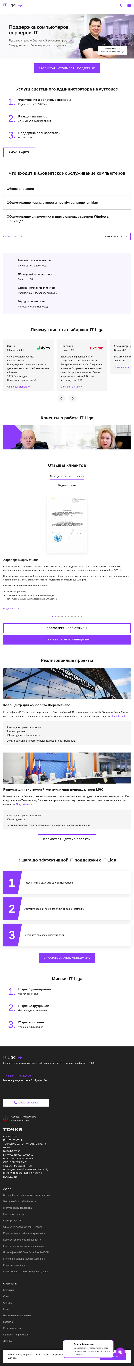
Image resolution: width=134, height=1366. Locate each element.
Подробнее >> (11, 608)
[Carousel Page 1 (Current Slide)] (52, 616)
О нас (6, 1296)
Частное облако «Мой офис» (19, 1201)
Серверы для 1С (12, 1220)
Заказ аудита (19, 152)
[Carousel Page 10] (81, 616)
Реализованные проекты (17, 1315)
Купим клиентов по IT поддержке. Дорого (26, 1271)
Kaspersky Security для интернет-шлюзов (26, 1195)
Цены (6, 1309)
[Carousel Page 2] (55, 616)
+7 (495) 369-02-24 (17, 1076)
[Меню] (129, 5)
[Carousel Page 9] (78, 616)
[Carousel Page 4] (62, 616)
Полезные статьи (13, 1328)
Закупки (7, 1341)
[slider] (49, 445)
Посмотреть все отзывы (67, 628)
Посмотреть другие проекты (67, 839)
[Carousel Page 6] (68, 616)
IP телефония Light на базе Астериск (24, 1258)
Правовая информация (16, 1334)
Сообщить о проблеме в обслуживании (23, 1118)
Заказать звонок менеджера (67, 639)
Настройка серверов (14, 1214)
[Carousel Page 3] (58, 616)
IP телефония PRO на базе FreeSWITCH (26, 1252)
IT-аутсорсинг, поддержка (17, 1207)
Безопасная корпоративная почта (22, 1239)
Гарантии (8, 1321)
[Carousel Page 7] (72, 616)
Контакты (8, 1290)
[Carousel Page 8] (75, 616)
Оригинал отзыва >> (18, 386)
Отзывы (7, 1302)
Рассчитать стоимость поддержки (67, 68)
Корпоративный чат (14, 1265)
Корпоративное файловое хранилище (24, 1233)
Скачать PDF (113, 236)
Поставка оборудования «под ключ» (23, 1246)
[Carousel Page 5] (65, 616)
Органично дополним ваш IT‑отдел (22, 1226)
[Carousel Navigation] (67, 398)
